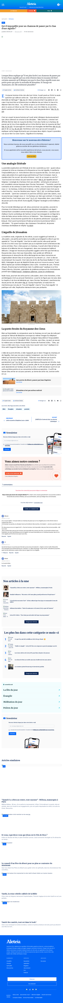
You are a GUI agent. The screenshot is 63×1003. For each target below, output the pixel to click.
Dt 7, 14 (40, 191)
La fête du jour (10, 690)
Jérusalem (19, 409)
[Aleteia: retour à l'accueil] (31, 3)
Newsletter (26, 961)
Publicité (26, 972)
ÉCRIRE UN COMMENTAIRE (32, 509)
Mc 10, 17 (23, 100)
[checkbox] (3, 444)
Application (26, 963)
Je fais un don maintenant (12, 473)
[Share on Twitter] (54, 90)
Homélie (5, 815)
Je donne (30, 11)
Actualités (9, 961)
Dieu (4, 844)
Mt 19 (55, 127)
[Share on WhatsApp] (60, 90)
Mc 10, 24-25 (7, 127)
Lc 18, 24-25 (17, 129)
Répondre (4, 536)
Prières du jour (10, 708)
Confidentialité (38, 997)
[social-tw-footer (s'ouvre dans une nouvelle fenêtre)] (33, 989)
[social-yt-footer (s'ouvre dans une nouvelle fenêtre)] (27, 989)
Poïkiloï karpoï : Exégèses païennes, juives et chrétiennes (32, 272)
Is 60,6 (30, 226)
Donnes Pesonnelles (28, 997)
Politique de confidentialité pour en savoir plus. (43, 730)
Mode (4, 903)
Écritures (11, 19)
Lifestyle (9, 963)
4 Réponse (5, 552)
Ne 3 (25, 283)
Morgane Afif (18, 32)
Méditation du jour (12, 702)
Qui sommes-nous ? (25, 994)
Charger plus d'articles (31, 622)
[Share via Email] (57, 90)
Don (25, 970)
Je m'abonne (13, 11)
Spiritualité (4, 19)
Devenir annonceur (46, 994)
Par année (43, 961)
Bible (4, 409)
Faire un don (31, 156)
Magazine (26, 965)
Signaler (9, 536)
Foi (4, 766)
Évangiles (10, 409)
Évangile (7, 696)
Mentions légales (36, 994)
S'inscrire (7, 449)
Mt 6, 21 (42, 180)
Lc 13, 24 (19, 362)
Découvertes (10, 968)
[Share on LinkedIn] (51, 90)
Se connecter (32, 984)
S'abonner (32, 979)
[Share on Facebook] (49, 90)
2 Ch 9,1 (55, 219)
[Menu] (10, 5)
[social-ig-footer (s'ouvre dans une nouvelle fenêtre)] (36, 989)
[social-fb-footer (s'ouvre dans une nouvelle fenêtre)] (30, 989)
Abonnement (27, 968)
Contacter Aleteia (17, 997)
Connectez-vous (38, 502)
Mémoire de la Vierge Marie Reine (36, 7)
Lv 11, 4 (33, 198)
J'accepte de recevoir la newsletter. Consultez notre (24, 445)
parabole (26, 409)
